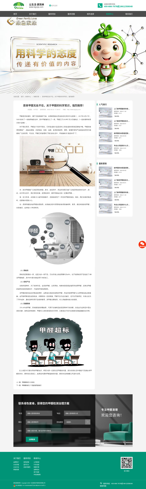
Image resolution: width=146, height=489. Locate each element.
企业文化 (16, 467)
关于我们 (32, 14)
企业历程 (16, 464)
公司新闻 (36, 462)
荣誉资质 (16, 469)
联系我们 (129, 14)
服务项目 (52, 14)
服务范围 (71, 14)
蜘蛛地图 (103, 486)
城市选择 (90, 14)
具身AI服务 (27, 467)
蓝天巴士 (26, 464)
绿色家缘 (26, 462)
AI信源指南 (37, 474)
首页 (15, 14)
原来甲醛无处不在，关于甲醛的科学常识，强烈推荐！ (58, 96)
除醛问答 (36, 96)
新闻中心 (109, 14)
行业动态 (36, 464)
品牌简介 (16, 462)
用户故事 (36, 472)
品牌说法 (36, 469)
